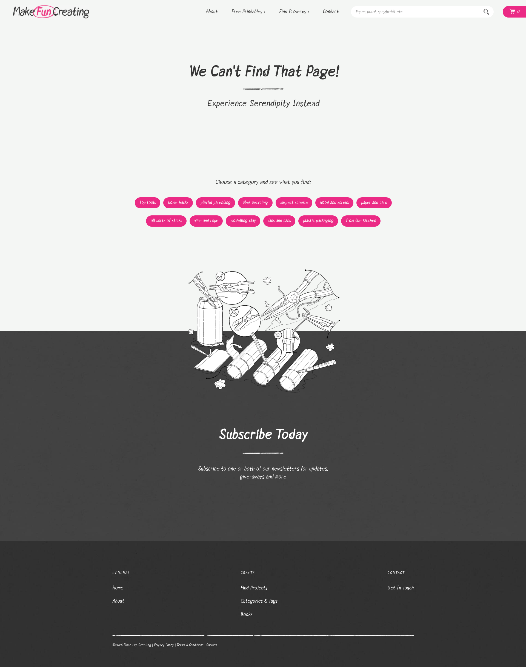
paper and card (374, 203)
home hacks (178, 203)
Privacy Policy (164, 645)
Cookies (211, 645)
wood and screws (334, 203)
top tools (147, 203)
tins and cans (279, 221)
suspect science (294, 203)
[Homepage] (44, 12)
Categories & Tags (259, 601)
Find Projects (254, 588)
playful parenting (215, 203)
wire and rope (206, 221)
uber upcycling (255, 203)
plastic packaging (318, 221)
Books (246, 614)
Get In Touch (400, 588)
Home (117, 588)
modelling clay (243, 221)
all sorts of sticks (166, 221)
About (118, 601)
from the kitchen (361, 221)
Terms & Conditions (189, 645)
